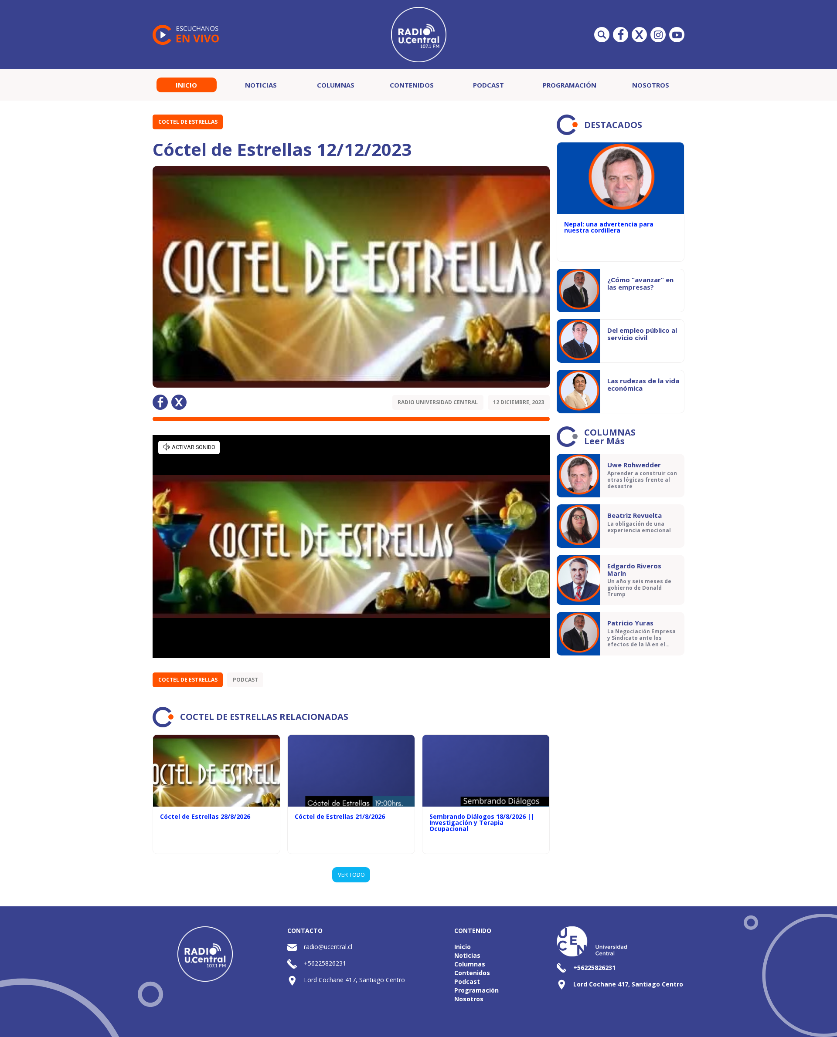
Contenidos (412, 85)
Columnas (335, 85)
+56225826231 (325, 963)
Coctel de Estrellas (188, 121)
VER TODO (351, 874)
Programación (569, 85)
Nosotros (650, 85)
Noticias (261, 85)
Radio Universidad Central (438, 402)
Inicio (186, 85)
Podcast (488, 85)
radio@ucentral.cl (328, 946)
